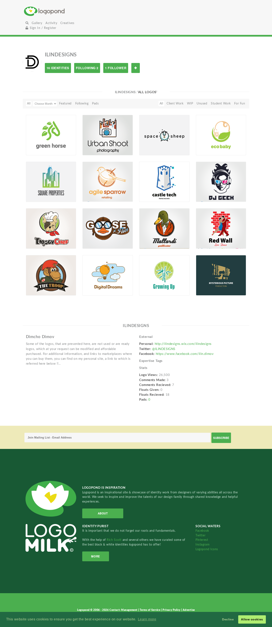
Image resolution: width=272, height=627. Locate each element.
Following (82, 103)
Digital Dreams (95, 285)
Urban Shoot (94, 145)
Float (67, 148)
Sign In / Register (42, 28)
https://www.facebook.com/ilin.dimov (185, 354)
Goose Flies (93, 238)
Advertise (189, 610)
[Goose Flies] (108, 228)
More (95, 556)
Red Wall (204, 238)
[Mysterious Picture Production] (221, 275)
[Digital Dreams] (108, 275)
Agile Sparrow (95, 192)
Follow (135, 68)
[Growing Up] (164, 275)
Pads (95, 103)
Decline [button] (228, 619)
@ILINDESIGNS (163, 349)
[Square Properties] (51, 181)
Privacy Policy (172, 610)
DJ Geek (204, 192)
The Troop (35, 285)
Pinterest (202, 539)
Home (61, 11)
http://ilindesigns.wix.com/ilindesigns (183, 344)
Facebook (202, 530)
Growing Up (150, 285)
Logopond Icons (207, 549)
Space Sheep (150, 145)
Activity (51, 23)
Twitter (200, 535)
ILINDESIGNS (42, 150)
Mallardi (147, 238)
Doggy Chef (36, 238)
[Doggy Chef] (51, 228)
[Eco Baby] (221, 135)
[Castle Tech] (164, 181)
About (103, 513)
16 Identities (58, 68)
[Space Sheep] (164, 135)
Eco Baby (204, 145)
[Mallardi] (164, 228)
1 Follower (115, 68)
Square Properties (41, 192)
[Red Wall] (221, 228)
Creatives (67, 23)
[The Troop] (51, 275)
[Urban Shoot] (108, 135)
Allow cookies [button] (252, 619)
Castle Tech (149, 192)
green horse (37, 145)
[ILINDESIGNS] (32, 62)
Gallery (37, 23)
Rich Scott (114, 539)
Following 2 (87, 68)
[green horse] (51, 135)
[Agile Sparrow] (108, 181)
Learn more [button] (147, 619)
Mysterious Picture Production (211, 284)
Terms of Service (150, 610)
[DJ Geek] (221, 181)
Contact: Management (123, 610)
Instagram (203, 544)
